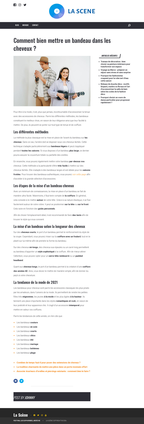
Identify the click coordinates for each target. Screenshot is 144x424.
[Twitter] (24, 4)
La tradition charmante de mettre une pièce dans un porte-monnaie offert (52, 367)
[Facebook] (14, 4)
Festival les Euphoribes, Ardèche (26, 420)
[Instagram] (19, 4)
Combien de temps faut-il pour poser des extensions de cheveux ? (48, 362)
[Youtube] (45, 415)
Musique (25, 25)
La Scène (20, 415)
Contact (35, 25)
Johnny (29, 397)
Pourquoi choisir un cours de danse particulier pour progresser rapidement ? (115, 100)
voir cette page (79, 174)
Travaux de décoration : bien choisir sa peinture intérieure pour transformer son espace (115, 64)
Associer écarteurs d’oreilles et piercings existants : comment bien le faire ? (53, 371)
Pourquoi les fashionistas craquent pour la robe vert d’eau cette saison (114, 78)
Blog (17, 25)
